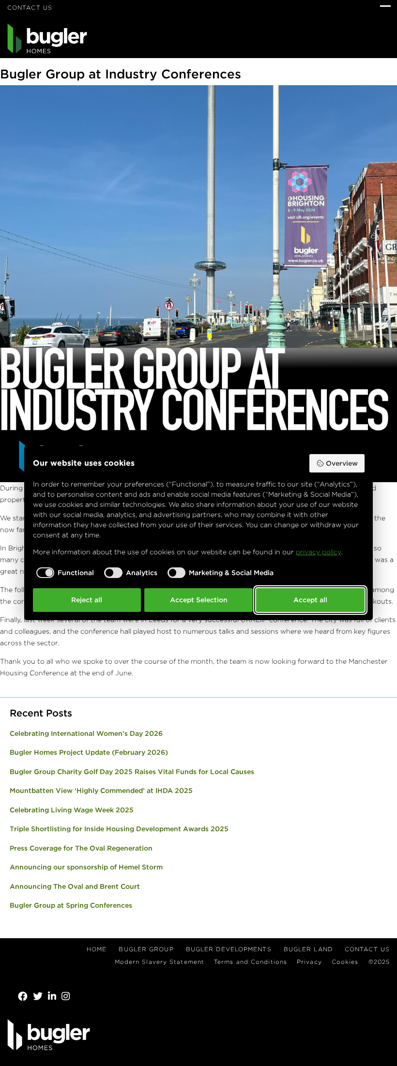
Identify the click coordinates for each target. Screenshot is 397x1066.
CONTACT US (29, 7)
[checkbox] (63, 572)
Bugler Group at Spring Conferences (71, 905)
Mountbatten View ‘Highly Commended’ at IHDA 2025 (101, 790)
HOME (97, 949)
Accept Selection (199, 600)
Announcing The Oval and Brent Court (75, 886)
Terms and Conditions (250, 961)
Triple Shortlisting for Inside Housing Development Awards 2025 (119, 829)
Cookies (345, 961)
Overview (342, 463)
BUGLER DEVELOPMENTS (229, 949)
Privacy (309, 961)
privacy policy (318, 552)
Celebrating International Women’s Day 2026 (86, 733)
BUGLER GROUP (146, 949)
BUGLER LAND (308, 949)
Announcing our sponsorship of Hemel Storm (86, 867)
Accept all (310, 600)
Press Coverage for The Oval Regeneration (81, 848)
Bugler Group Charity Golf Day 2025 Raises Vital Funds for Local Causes (132, 772)
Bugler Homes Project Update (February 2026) (89, 752)
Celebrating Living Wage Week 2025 (72, 810)
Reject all (86, 600)
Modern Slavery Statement (159, 961)
